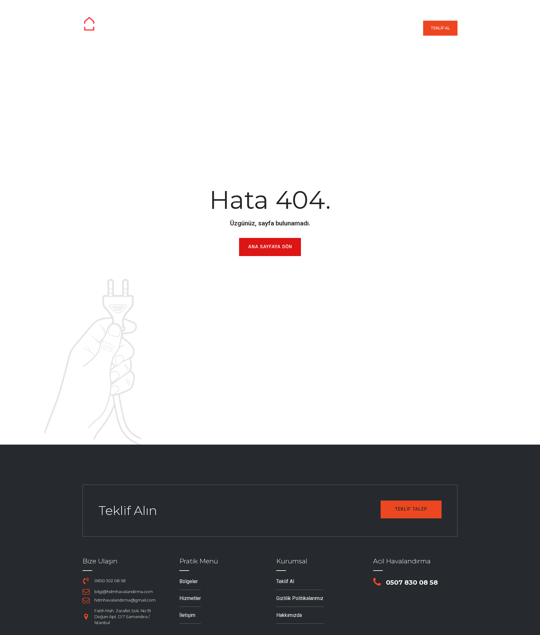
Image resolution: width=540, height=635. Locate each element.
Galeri (329, 28)
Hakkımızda (367, 28)
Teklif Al (285, 581)
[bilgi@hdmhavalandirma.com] (85, 591)
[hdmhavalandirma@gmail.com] (85, 600)
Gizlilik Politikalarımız (299, 598)
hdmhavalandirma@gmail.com (125, 600)
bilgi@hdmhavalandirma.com (123, 591)
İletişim (406, 28)
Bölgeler (252, 28)
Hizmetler (293, 28)
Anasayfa (213, 28)
